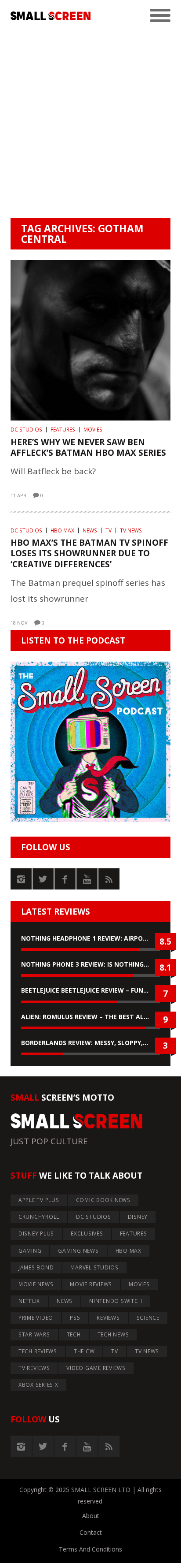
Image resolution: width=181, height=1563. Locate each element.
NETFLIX (29, 1301)
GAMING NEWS (78, 1250)
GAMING (30, 1250)
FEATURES (63, 429)
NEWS (90, 530)
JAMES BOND (36, 1267)
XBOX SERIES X (38, 1384)
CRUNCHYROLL (38, 1217)
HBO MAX (62, 530)
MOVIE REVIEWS (91, 1284)
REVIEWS (108, 1317)
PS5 (75, 1317)
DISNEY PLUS (36, 1233)
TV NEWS (131, 530)
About (90, 1515)
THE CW (84, 1351)
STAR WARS (34, 1334)
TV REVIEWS (34, 1368)
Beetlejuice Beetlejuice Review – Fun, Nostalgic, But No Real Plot (90, 990)
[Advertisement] (90, 122)
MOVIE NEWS (36, 1284)
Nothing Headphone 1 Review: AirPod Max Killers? (90, 938)
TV (108, 530)
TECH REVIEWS (37, 1351)
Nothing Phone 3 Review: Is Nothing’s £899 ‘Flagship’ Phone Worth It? (90, 964)
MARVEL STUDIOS (94, 1267)
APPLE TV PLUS (38, 1200)
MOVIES (92, 429)
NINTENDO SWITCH (115, 1301)
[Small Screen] (50, 16)
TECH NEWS (113, 1334)
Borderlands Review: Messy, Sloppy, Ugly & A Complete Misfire (90, 1042)
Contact (91, 1532)
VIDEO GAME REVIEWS (96, 1368)
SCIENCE (148, 1317)
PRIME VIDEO (35, 1317)
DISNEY (138, 1217)
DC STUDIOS (26, 429)
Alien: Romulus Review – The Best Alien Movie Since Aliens (90, 1016)
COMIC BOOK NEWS (103, 1200)
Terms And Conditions (90, 1549)
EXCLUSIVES (87, 1233)
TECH (74, 1334)
